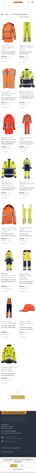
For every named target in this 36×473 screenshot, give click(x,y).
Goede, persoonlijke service (5, 8)
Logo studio (11, 9)
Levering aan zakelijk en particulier (30, 8)
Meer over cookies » (18, 469)
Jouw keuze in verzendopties (17, 8)
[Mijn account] (28, 2)
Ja (13, 465)
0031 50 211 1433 (6, 428)
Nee (22, 465)
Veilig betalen (23, 9)
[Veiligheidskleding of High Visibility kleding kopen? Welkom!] (18, 2)
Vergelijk (5, 61)
